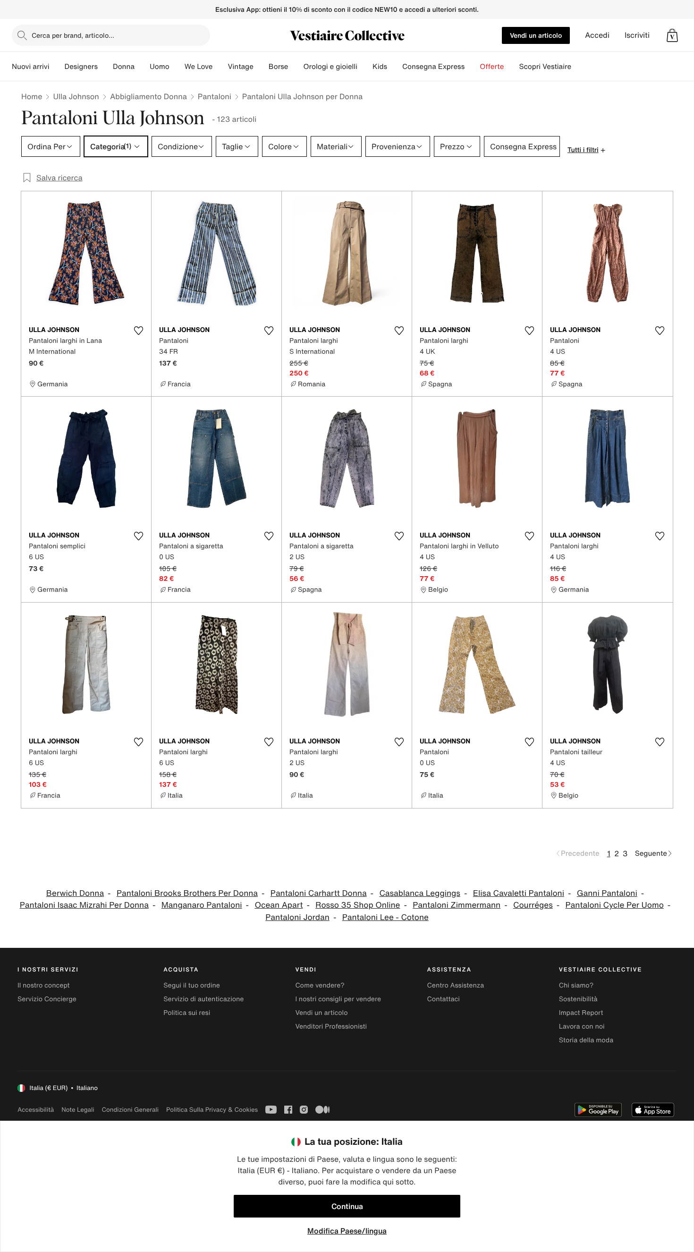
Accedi (597, 35)
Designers (81, 66)
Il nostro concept (43, 985)
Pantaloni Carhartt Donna (319, 893)
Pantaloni (214, 96)
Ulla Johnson (76, 96)
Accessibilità (35, 1109)
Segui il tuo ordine (191, 985)
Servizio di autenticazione (203, 999)
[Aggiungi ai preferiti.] (138, 330)
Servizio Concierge (46, 999)
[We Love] (220, 66)
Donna (124, 66)
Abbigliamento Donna (148, 96)
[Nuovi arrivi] (56, 66)
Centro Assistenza (455, 985)
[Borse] (295, 66)
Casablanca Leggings (419, 893)
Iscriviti (637, 35)
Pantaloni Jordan (297, 917)
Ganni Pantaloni (607, 893)
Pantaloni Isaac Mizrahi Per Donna (84, 905)
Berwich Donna (75, 893)
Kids (379, 66)
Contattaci (443, 999)
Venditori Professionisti (331, 1026)
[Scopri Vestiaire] (579, 66)
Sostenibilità (578, 999)
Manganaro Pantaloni (201, 905)
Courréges (533, 905)
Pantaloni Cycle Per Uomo (615, 905)
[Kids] (394, 66)
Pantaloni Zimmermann (456, 905)
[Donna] (142, 66)
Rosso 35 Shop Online (357, 905)
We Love (199, 66)
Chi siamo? (576, 985)
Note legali (77, 1109)
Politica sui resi (186, 1013)
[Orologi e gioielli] (365, 66)
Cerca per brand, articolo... (73, 35)
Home (31, 96)
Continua (347, 1206)
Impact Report (581, 1013)
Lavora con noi (582, 1026)
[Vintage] (261, 66)
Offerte (492, 66)
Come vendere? (319, 985)
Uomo (159, 66)
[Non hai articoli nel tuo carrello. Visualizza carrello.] (672, 35)
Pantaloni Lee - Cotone (385, 917)
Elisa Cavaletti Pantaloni (518, 893)
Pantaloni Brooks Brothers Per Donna (187, 893)
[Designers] (105, 66)
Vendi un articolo (536, 35)
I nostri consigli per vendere (338, 999)
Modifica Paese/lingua (347, 1230)
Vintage (240, 66)
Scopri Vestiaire (545, 66)
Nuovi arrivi (30, 66)
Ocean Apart (278, 905)
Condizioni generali (130, 1109)
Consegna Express (433, 66)
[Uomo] (177, 66)
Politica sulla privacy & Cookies (212, 1109)
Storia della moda (586, 1040)
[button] (672, 35)
